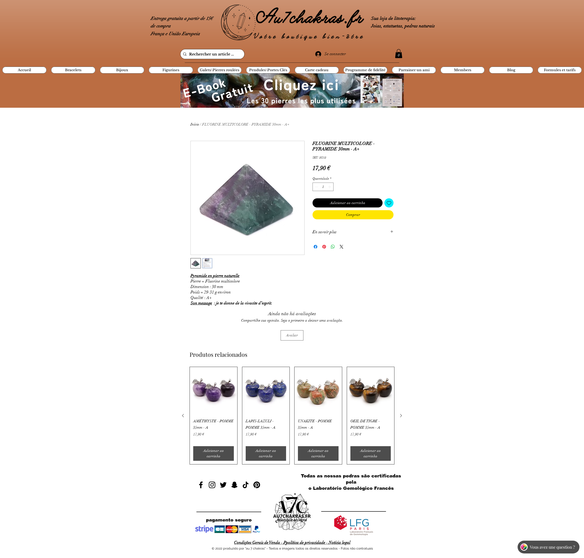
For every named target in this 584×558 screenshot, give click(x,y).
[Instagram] (212, 484)
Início (194, 124)
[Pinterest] (256, 484)
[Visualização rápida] (213, 390)
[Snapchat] (234, 484)
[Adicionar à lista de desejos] (389, 202)
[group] (292, 416)
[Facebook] (200, 484)
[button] (398, 53)
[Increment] (330, 187)
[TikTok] (245, 484)
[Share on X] (341, 246)
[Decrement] (316, 187)
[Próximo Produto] (401, 415)
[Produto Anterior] (183, 415)
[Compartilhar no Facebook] (315, 246)
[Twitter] (223, 484)
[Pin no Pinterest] (324, 246)
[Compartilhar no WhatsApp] (333, 246)
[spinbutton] (323, 187)
